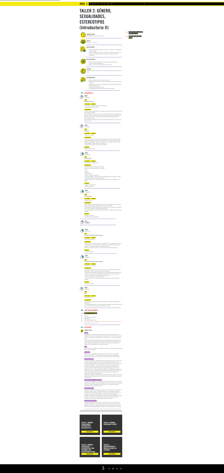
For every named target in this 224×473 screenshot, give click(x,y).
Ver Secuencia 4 (89, 454)
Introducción (94, 3)
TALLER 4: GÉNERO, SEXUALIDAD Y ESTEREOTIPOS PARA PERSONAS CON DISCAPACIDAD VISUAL (88, 448)
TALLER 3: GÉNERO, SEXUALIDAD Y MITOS (110, 423)
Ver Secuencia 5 (112, 454)
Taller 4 (108, 3)
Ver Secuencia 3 (112, 431)
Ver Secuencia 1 (89, 431)
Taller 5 (111, 3)
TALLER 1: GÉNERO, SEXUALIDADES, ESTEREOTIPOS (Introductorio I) (87, 425)
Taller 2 (101, 3)
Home (90, 3)
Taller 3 (105, 3)
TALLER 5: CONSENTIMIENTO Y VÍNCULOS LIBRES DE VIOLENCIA (110, 447)
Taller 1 (98, 3)
